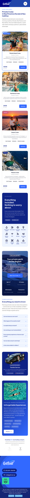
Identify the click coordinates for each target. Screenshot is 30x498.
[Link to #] (25, 4)
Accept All (11, 495)
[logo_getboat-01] (10, 2)
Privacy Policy (19, 495)
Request (8, 431)
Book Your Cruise (14, 275)
